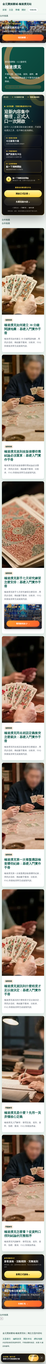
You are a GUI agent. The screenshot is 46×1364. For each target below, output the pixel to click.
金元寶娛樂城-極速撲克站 (17, 4)
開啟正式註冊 (23, 193)
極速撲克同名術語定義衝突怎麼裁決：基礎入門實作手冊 (22, 737)
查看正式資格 (23, 1274)
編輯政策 (17, 1339)
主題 (11, 10)
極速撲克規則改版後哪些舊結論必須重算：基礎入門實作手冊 (22, 455)
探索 (5, 10)
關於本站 (28, 1339)
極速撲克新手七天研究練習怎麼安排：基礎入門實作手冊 (22, 582)
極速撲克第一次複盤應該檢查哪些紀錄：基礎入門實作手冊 (22, 863)
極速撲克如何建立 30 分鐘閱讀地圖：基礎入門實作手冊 (22, 329)
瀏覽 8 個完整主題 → (13, 87)
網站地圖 (38, 1339)
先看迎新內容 (23, 202)
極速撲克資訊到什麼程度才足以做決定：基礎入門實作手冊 (22, 990)
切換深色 (33, 10)
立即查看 (33, 1357)
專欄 (17, 10)
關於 (24, 10)
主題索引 (7, 1339)
